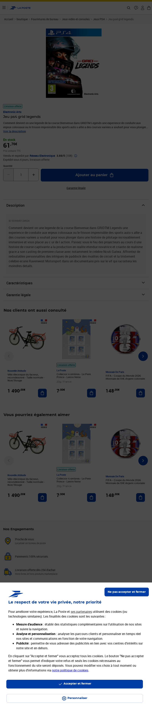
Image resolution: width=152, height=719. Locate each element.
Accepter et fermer (77, 683)
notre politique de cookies (70, 670)
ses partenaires (81, 611)
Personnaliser (77, 698)
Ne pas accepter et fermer (127, 592)
